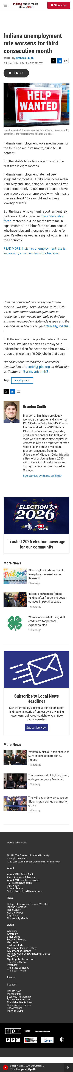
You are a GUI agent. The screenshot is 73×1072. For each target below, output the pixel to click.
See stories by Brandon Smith (43, 476)
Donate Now (14, 991)
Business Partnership (19, 996)
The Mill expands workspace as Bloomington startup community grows (48, 801)
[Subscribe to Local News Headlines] (36, 669)
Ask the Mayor (15, 912)
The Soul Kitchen (16, 970)
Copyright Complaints (17, 858)
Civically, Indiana (57, 326)
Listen (10, 924)
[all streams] (68, 1067)
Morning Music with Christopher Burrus (28, 954)
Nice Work (12, 956)
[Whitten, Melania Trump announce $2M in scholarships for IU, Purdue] (15, 757)
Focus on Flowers (16, 939)
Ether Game (13, 936)
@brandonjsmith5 (35, 371)
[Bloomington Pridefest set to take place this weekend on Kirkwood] (15, 576)
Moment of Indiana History (22, 948)
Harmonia (12, 942)
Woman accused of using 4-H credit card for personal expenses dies (46, 621)
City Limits (13, 915)
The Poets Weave (17, 962)
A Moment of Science (19, 951)
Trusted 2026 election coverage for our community (36, 544)
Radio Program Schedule (21, 877)
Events (11, 977)
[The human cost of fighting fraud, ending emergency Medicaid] (15, 781)
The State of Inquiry (18, 968)
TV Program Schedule (19, 883)
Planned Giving (15, 1011)
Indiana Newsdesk (17, 907)
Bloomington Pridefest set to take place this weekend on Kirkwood (46, 574)
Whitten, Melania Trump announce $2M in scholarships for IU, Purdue (48, 755)
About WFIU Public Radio (20, 874)
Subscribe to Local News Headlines (36, 698)
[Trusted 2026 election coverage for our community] (36, 515)
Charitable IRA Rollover (20, 1002)
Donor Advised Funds (19, 1005)
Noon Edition (14, 910)
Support (11, 984)
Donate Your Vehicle (18, 999)
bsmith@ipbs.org (38, 367)
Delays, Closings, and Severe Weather (28, 904)
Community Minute (18, 918)
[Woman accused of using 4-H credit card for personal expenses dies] (15, 623)
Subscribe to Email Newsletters (24, 891)
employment (22, 380)
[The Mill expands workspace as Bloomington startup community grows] (15, 803)
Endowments (14, 1008)
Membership (14, 994)
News (10, 897)
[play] (5, 1067)
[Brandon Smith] (11, 412)
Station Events (15, 888)
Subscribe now (36, 727)
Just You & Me (15, 945)
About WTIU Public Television (23, 880)
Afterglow (12, 934)
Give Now (60, 5)
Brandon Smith (24, 58)
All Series (12, 931)
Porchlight (12, 965)
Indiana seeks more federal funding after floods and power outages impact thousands (47, 597)
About (10, 868)
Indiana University (40, 855)
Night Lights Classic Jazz (21, 959)
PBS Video (13, 885)
